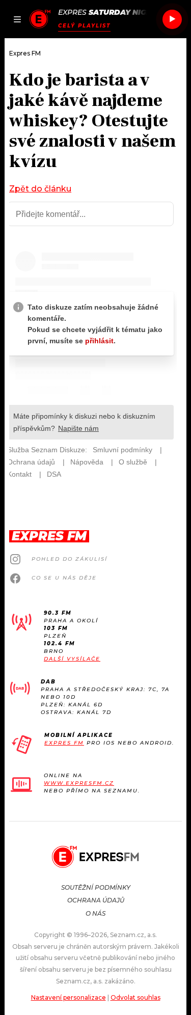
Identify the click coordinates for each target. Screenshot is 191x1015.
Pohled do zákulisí (69, 559)
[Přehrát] (172, 19)
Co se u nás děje (64, 577)
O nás (95, 913)
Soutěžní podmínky (95, 887)
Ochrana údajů (95, 900)
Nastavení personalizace (68, 997)
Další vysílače (72, 658)
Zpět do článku (40, 189)
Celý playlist (84, 25)
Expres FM (64, 742)
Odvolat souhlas (135, 997)
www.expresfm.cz (79, 783)
